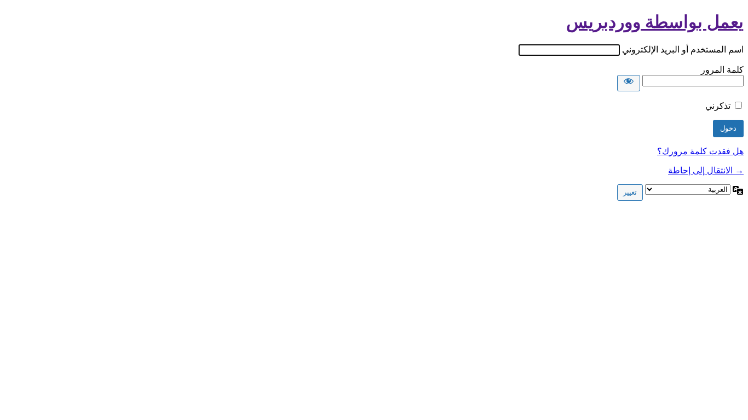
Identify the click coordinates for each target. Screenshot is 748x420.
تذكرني (717, 105)
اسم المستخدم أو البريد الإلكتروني (683, 49)
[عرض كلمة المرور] (628, 83)
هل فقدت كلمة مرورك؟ (700, 151)
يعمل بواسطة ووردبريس (655, 22)
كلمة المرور (722, 69)
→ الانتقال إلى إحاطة (706, 170)
